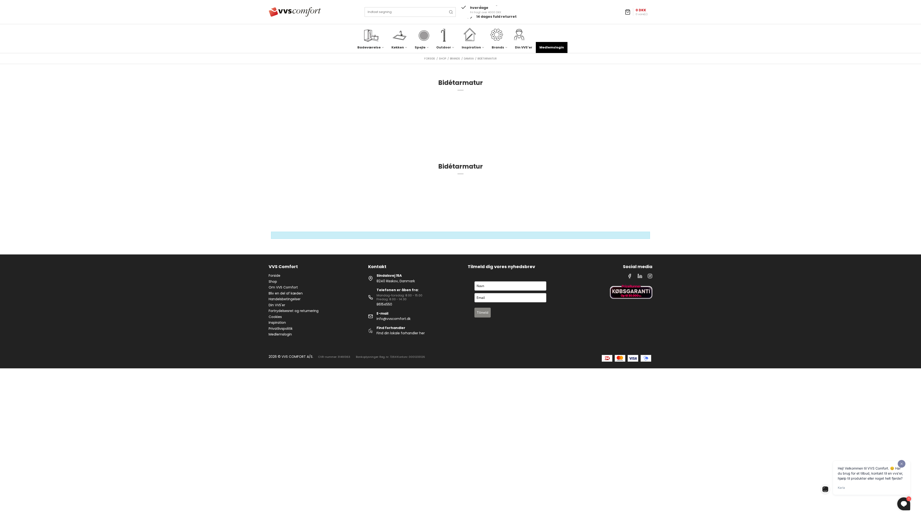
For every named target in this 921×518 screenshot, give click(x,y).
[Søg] (451, 12)
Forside (274, 275)
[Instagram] (650, 277)
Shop (273, 281)
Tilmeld (482, 312)
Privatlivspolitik (281, 328)
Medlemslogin (551, 47)
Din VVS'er (523, 47)
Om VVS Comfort (283, 287)
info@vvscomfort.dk (394, 318)
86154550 (384, 304)
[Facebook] (629, 277)
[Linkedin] (640, 277)
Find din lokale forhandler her (401, 333)
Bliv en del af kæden (286, 293)
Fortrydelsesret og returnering (294, 310)
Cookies (275, 316)
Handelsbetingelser (285, 299)
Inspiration (277, 322)
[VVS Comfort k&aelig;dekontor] (295, 12)
